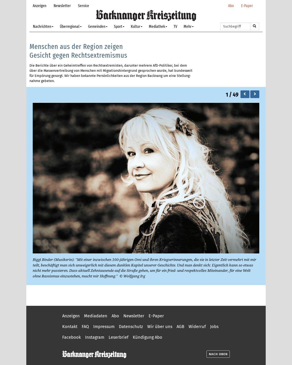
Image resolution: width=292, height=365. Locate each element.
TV (175, 26)
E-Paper (247, 5)
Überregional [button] (70, 26)
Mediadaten (95, 315)
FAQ (85, 326)
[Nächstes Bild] (254, 94)
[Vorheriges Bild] (244, 94)
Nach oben (218, 354)
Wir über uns (159, 326)
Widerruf (197, 326)
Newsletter (62, 5)
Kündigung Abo (147, 337)
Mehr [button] (188, 26)
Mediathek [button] (157, 26)
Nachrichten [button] (42, 26)
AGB (180, 326)
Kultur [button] (135, 26)
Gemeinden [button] (96, 26)
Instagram (94, 337)
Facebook (71, 337)
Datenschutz (131, 326)
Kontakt (69, 326)
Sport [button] (118, 26)
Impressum (104, 326)
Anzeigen (39, 5)
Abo (231, 5)
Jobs (214, 326)
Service (83, 5)
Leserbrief (118, 337)
